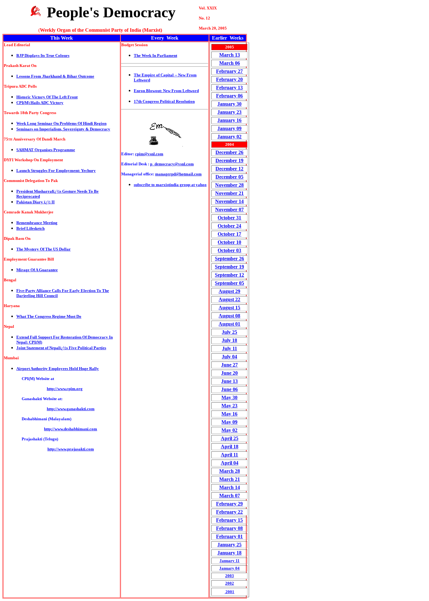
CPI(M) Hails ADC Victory (39, 102)
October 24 (229, 226)
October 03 (229, 250)
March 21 (229, 479)
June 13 (229, 381)
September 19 (229, 266)
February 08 (229, 528)
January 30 (229, 104)
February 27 (229, 71)
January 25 (229, 544)
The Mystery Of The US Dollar (43, 249)
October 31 (229, 217)
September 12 (229, 275)
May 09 (229, 422)
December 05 (229, 176)
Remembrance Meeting (36, 222)
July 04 (229, 356)
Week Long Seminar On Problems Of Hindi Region (61, 123)
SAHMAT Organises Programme (45, 149)
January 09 (229, 128)
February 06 (229, 95)
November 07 (229, 209)
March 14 (229, 487)
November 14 (229, 201)
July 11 (229, 348)
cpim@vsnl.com (149, 154)
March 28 (229, 471)
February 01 (229, 536)
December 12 (229, 168)
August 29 (229, 291)
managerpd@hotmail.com (178, 174)
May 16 (229, 413)
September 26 (229, 258)
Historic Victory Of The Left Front (47, 97)
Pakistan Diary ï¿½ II (35, 202)
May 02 (229, 430)
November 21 (229, 193)
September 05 (229, 283)
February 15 (229, 520)
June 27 (229, 364)
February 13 (229, 87)
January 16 (229, 120)
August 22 (229, 299)
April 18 (229, 446)
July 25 (229, 332)
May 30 (229, 397)
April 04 (229, 463)
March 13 (229, 55)
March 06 (229, 63)
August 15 (229, 307)
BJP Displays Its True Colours (42, 55)
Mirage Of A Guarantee (37, 269)
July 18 (229, 340)
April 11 (229, 454)
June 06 (229, 389)
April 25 (229, 438)
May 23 (229, 405)
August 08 (229, 315)
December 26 (229, 152)
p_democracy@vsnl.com (172, 164)
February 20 (229, 79)
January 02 (229, 136)
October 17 (229, 234)
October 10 (229, 242)
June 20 (229, 373)
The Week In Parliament (155, 55)
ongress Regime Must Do (59, 316)
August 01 (229, 324)
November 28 (229, 185)
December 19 (229, 160)
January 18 (229, 552)
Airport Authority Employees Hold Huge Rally (57, 368)
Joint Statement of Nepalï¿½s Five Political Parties (61, 347)
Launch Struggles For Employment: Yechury (56, 170)
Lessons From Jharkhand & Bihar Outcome (55, 76)
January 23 (229, 112)
